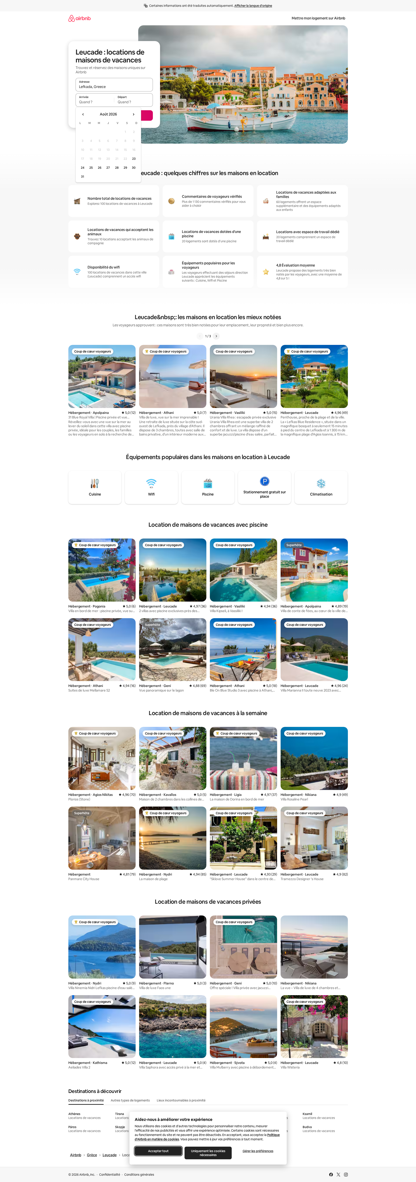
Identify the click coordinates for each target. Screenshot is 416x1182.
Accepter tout (158, 1151)
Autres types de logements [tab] (130, 1100)
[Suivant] (216, 336)
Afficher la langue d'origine (253, 6)
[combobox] (114, 86)
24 (82, 168)
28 (117, 168)
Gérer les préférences (257, 1151)
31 (82, 177)
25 (91, 168)
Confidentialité (109, 1175)
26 (99, 168)
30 (134, 168)
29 (125, 168)
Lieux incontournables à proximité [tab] (181, 1100)
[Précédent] (200, 336)
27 (108, 168)
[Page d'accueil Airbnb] (79, 18)
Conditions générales (139, 1175)
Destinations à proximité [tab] (86, 1100)
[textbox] (95, 102)
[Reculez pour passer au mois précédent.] (83, 114)
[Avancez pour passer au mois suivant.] (133, 114)
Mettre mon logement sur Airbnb (318, 18)
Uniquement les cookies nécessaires (208, 1153)
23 (134, 159)
